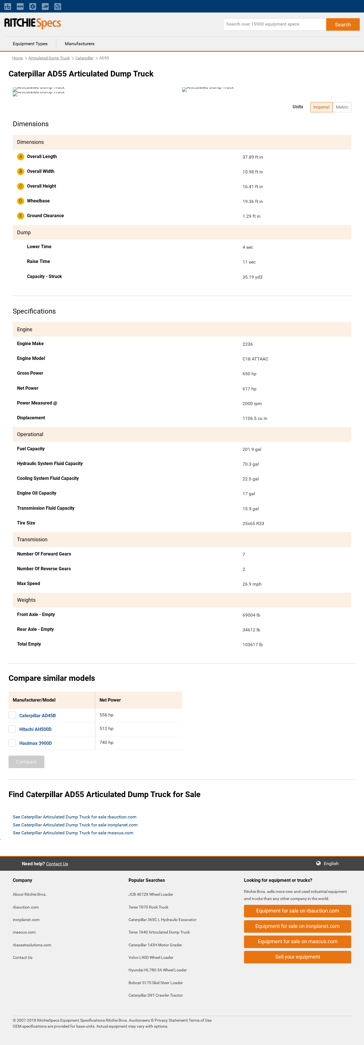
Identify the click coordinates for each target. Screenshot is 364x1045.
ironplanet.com (26, 919)
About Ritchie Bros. (30, 894)
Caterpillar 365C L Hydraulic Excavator (163, 919)
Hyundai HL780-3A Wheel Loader (158, 970)
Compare (26, 762)
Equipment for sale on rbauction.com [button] (297, 911)
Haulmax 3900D (35, 743)
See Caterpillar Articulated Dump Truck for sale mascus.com (73, 832)
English (333, 863)
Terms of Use (200, 1020)
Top (354, 1036)
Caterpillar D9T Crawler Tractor (156, 995)
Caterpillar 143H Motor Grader (155, 945)
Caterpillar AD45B (37, 715)
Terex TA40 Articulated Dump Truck (159, 932)
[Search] (343, 24)
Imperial (321, 107)
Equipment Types (30, 43)
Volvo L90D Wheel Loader (151, 957)
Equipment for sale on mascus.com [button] (298, 941)
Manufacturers (79, 43)
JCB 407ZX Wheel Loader (151, 894)
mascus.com (24, 932)
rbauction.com (26, 907)
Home (17, 58)
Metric (342, 107)
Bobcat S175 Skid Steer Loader (156, 982)
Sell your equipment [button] (297, 957)
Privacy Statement (171, 1020)
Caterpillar (84, 58)
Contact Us (57, 863)
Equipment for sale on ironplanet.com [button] (297, 926)
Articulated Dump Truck (49, 58)
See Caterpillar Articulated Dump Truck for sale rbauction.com (74, 817)
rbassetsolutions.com (32, 945)
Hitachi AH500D (35, 729)
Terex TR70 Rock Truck (148, 907)
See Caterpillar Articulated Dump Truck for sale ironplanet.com (75, 825)
